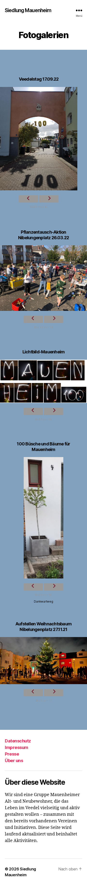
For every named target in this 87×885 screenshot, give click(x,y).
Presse (12, 754)
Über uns (14, 760)
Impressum (16, 747)
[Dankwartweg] (43, 518)
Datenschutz (18, 740)
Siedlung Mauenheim (28, 10)
